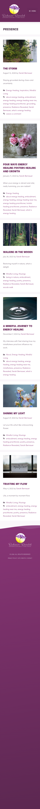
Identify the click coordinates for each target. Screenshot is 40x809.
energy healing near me (27, 100)
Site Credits (22, 558)
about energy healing (15, 97)
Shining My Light (14, 413)
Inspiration (24, 90)
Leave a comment (13, 113)
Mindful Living (12, 273)
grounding (31, 103)
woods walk (8, 287)
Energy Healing (12, 90)
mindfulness (8, 368)
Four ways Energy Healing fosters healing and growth (19, 168)
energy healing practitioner (14, 103)
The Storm (10, 68)
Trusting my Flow (15, 484)
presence (7, 107)
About (8, 354)
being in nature (12, 277)
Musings (22, 273)
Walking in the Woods (18, 252)
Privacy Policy (12, 558)
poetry (19, 280)
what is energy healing (21, 110)
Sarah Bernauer (18, 210)
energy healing (9, 100)
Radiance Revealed (20, 107)
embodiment (30, 97)
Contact (29, 558)
